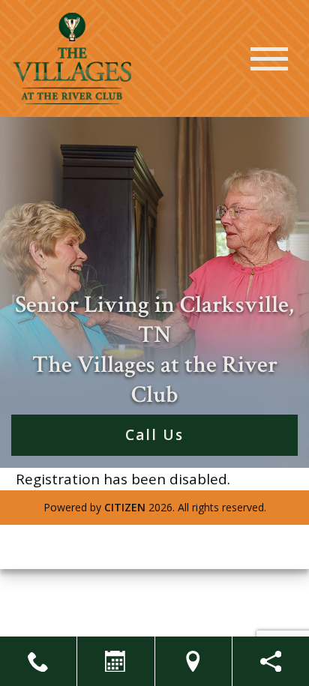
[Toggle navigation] (269, 58)
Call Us (154, 435)
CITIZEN (125, 507)
